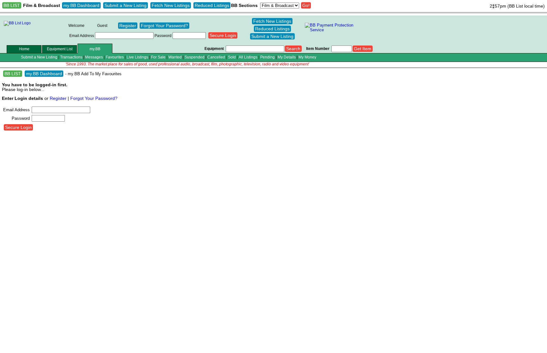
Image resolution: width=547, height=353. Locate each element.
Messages (94, 57)
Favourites (115, 57)
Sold (232, 57)
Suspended (194, 57)
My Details (287, 57)
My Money (307, 57)
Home (24, 49)
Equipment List (59, 49)
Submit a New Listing (125, 5)
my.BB (95, 49)
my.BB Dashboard (81, 5)
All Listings (248, 57)
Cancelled (216, 57)
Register (127, 25)
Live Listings (137, 57)
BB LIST (11, 5)
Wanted (175, 57)
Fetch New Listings (171, 5)
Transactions (71, 57)
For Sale (158, 57)
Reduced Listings (212, 5)
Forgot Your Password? (164, 25)
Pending (267, 57)
